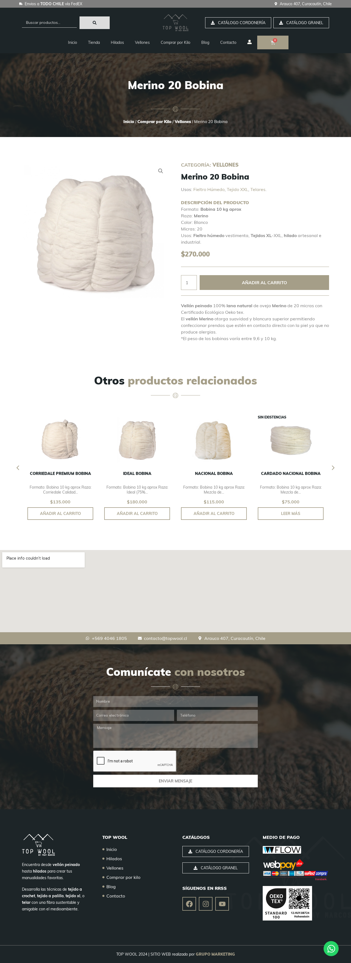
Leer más (290, 513)
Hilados (117, 42)
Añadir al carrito (264, 282)
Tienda (94, 42)
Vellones (142, 42)
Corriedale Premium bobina (60, 473)
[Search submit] (95, 22)
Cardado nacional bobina (291, 473)
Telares (257, 189)
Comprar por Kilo (175, 42)
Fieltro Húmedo (209, 189)
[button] (161, 171)
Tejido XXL (237, 189)
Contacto (228, 42)
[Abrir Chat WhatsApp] (331, 948)
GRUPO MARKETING (215, 954)
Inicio (72, 42)
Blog (205, 42)
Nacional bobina (214, 473)
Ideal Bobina (137, 473)
